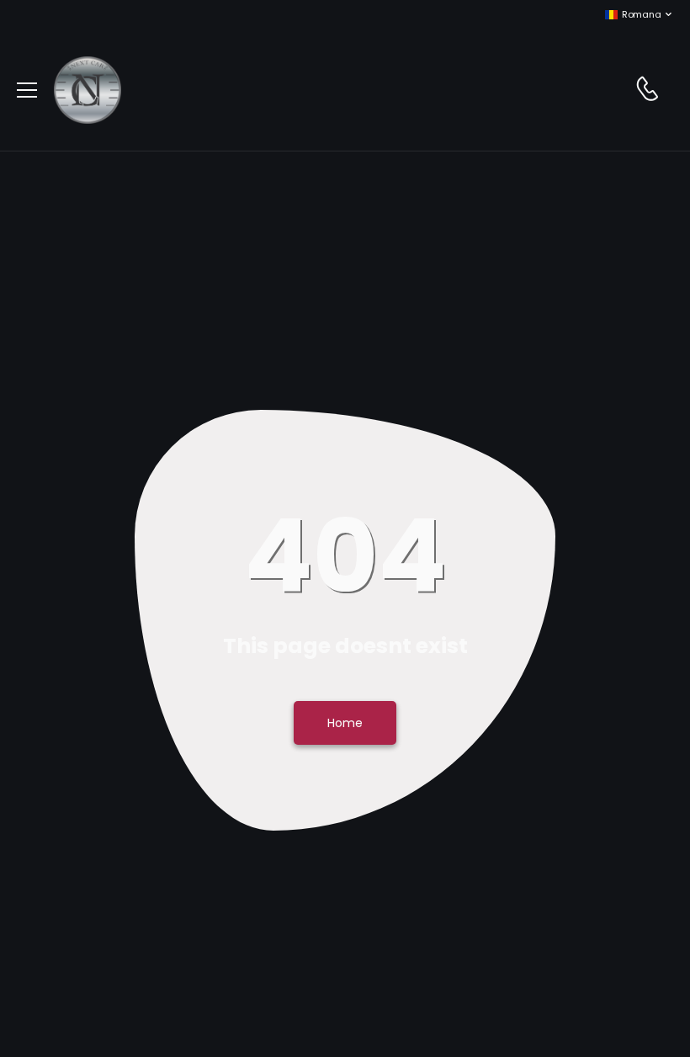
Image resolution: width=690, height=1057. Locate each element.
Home (345, 722)
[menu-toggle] (27, 90)
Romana (641, 14)
